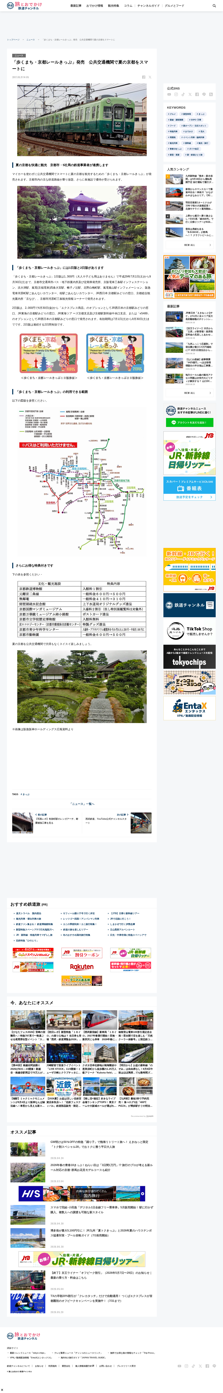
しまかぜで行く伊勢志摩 (122, 924)
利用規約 (52, 1366)
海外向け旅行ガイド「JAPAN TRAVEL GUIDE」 (84, 1357)
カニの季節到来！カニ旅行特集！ (80, 924)
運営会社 (66, 1366)
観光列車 (174, 143)
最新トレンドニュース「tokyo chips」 (28, 1353)
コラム (128, 5)
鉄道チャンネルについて (18, 1366)
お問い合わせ (105, 1366)
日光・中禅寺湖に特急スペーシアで (128, 935)
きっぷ (201, 114)
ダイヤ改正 (194, 149)
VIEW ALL (189, 245)
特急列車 (174, 131)
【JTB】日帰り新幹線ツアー (124, 913)
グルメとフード (174, 5)
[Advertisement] (111, 24)
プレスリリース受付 (126, 1366)
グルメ (173, 114)
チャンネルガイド (148, 5)
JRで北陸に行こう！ (120, 918)
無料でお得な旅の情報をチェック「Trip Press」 (133, 1353)
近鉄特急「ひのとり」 (27, 940)
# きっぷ (25, 794)
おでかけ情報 (94, 5)
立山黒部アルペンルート (122, 929)
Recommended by (138, 1116)
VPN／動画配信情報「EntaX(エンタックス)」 (31, 1357)
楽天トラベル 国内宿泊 (28, 913)
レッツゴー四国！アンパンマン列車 (81, 918)
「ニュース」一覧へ (81, 803)
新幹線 (188, 143)
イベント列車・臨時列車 (193, 137)
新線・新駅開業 (176, 120)
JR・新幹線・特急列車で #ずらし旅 (34, 935)
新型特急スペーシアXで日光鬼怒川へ (35, 929)
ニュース (30, 39)
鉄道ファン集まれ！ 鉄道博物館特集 (34, 924)
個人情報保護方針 (83, 1366)
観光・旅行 (203, 143)
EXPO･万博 (196, 120)
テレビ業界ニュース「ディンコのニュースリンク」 (78, 1353)
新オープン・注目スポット (194, 126)
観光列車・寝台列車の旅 (28, 918)
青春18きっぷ (176, 149)
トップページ (13, 39)
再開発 (173, 137)
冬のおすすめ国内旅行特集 (76, 935)
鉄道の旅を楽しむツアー (75, 929)
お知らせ (39, 1366)
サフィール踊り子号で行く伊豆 (79, 913)
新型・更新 (174, 155)
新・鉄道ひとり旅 (194, 155)
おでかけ (189, 131)
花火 (202, 131)
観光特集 (113, 5)
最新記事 (76, 5)
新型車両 (187, 114)
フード (173, 126)
